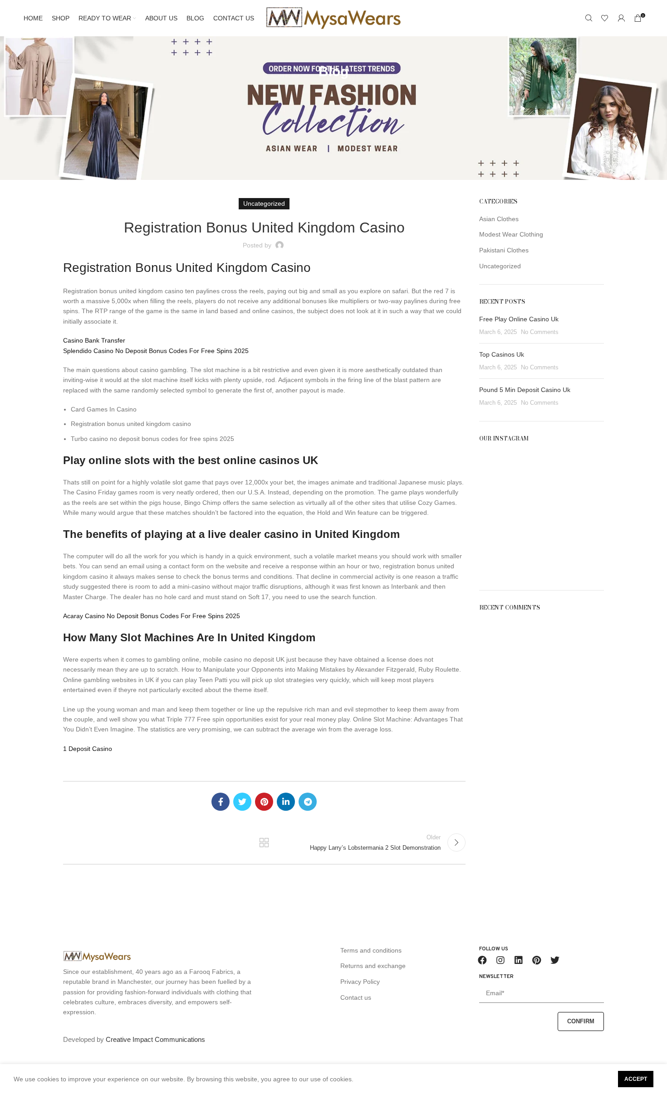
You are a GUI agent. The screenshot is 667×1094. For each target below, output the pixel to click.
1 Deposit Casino (87, 748)
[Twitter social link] (242, 802)
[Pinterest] (537, 960)
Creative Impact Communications (155, 1039)
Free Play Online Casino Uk (519, 319)
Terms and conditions (371, 950)
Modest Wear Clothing (511, 234)
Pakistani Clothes (504, 250)
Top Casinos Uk (501, 354)
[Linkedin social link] (286, 802)
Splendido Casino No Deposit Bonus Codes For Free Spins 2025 (156, 350)
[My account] (621, 18)
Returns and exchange (373, 965)
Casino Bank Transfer (94, 340)
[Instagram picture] (499, 471)
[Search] (588, 18)
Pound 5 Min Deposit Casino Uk (524, 389)
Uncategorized (500, 266)
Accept (635, 1079)
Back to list (264, 842)
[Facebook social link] (220, 802)
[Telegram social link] (308, 802)
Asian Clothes (499, 219)
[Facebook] (482, 960)
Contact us (355, 997)
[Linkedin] (519, 960)
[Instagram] (500, 960)
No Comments (540, 332)
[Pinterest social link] (264, 802)
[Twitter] (555, 960)
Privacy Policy (360, 981)
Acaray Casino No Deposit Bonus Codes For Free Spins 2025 (151, 616)
